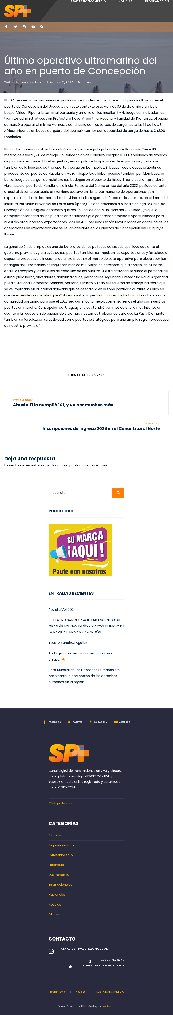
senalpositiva (31, 82)
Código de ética (61, 803)
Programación (57, 991)
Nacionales (57, 894)
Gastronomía (59, 875)
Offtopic (55, 914)
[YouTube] (33, 27)
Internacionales (60, 885)
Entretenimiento (61, 855)
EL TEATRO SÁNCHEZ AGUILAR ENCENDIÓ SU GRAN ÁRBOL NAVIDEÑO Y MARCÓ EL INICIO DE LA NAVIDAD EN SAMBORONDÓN (86, 626)
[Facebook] (7, 27)
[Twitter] (15, 27)
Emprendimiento (61, 845)
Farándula (56, 865)
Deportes (56, 835)
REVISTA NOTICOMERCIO (109, 991)
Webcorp (109, 1006)
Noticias (84, 82)
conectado (50, 465)
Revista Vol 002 (61, 609)
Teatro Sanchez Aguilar (68, 642)
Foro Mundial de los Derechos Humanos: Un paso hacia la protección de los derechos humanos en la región (84, 676)
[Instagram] (24, 27)
